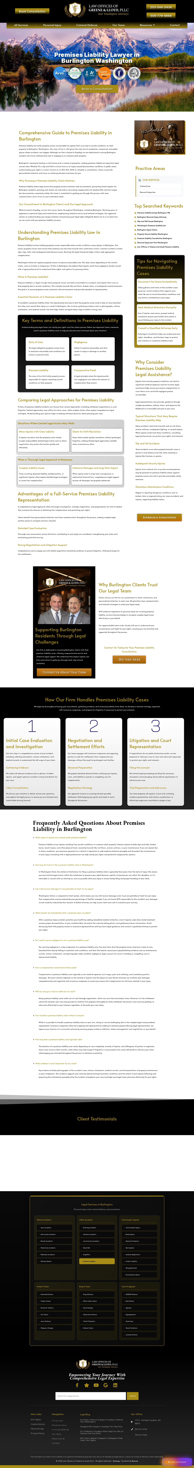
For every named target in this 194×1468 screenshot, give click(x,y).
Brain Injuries (130, 1234)
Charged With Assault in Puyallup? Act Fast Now (101, 1427)
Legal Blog (85, 1414)
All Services (21, 25)
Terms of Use (37, 1429)
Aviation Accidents (89, 1234)
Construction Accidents (91, 1241)
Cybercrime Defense (90, 1314)
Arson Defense (46, 1321)
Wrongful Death (131, 1268)
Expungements (131, 1314)
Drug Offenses (88, 1294)
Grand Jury (129, 1321)
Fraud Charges (88, 1308)
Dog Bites (86, 1254)
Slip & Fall (86, 1248)
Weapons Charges (47, 1328)
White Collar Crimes (90, 1301)
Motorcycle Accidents (48, 1234)
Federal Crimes (88, 1328)
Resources (146, 25)
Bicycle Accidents (47, 1241)
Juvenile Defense (131, 1335)
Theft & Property (89, 1321)
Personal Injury (52, 25)
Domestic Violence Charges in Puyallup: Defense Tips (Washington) (101, 1421)
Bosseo (135, 1461)
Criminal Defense (86, 25)
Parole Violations (132, 1328)
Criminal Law (145, 186)
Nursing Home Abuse (133, 1275)
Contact (175, 25)
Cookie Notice (38, 1424)
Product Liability (131, 1261)
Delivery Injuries (46, 1261)
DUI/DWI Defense (132, 1294)
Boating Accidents (89, 1228)
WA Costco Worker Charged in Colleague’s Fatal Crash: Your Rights (101, 1439)
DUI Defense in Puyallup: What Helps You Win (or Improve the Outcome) (101, 1432)
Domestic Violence (47, 1308)
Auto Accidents (46, 1228)
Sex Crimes (44, 1314)
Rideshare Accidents (48, 1254)
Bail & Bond (130, 1301)
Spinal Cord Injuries (132, 1241)
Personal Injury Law (148, 192)
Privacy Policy (37, 1433)
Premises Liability (89, 1261)
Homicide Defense (47, 1294)
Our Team (118, 25)
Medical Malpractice (133, 1254)
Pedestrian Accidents (48, 1248)
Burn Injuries (130, 1248)
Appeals (129, 1308)
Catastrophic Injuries (133, 1228)
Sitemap (116, 1461)
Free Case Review (178, 1462)
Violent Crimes (46, 1301)
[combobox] (90, 1396)
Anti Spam (36, 1420)
